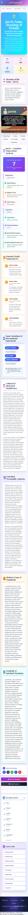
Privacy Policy (14, 900)
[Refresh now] (24, 798)
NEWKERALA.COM (18, 906)
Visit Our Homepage (15, 779)
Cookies (22, 900)
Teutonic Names (17, 8)
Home (3, 8)
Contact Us (14, 903)
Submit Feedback (15, 784)
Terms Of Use (5, 900)
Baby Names (9, 8)
